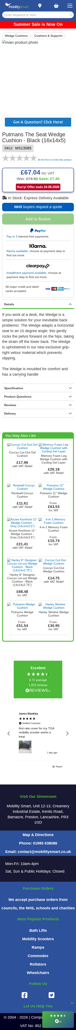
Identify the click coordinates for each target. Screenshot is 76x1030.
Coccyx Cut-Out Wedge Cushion (53, 569)
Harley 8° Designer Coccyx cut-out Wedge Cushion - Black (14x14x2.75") (22, 580)
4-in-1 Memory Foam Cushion (53, 528)
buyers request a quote (37, 208)
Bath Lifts (38, 930)
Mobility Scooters (38, 939)
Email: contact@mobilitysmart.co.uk (38, 852)
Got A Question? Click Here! (38, 121)
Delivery (10, 413)
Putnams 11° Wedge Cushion (53, 494)
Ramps (38, 947)
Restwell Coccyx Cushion (22, 494)
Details (9, 304)
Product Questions (17, 396)
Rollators (38, 964)
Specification (13, 388)
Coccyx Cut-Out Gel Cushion (22, 454)
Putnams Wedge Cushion (22, 613)
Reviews (10, 405)
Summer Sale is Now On (38, 24)
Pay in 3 (12, 236)
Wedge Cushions (16, 35)
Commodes (38, 956)
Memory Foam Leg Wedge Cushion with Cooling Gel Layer (53, 459)
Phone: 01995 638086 (38, 843)
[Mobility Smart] (17, 5)
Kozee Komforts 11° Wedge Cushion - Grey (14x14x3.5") (22, 534)
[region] (38, 734)
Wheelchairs (38, 973)
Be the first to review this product (55, 159)
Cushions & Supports (48, 35)
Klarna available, (18, 251)
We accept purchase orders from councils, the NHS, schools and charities (38, 904)
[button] (9, 734)
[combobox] (38, 14)
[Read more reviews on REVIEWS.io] (38, 690)
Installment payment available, (27, 272)
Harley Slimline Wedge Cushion (54, 613)
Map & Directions (38, 835)
